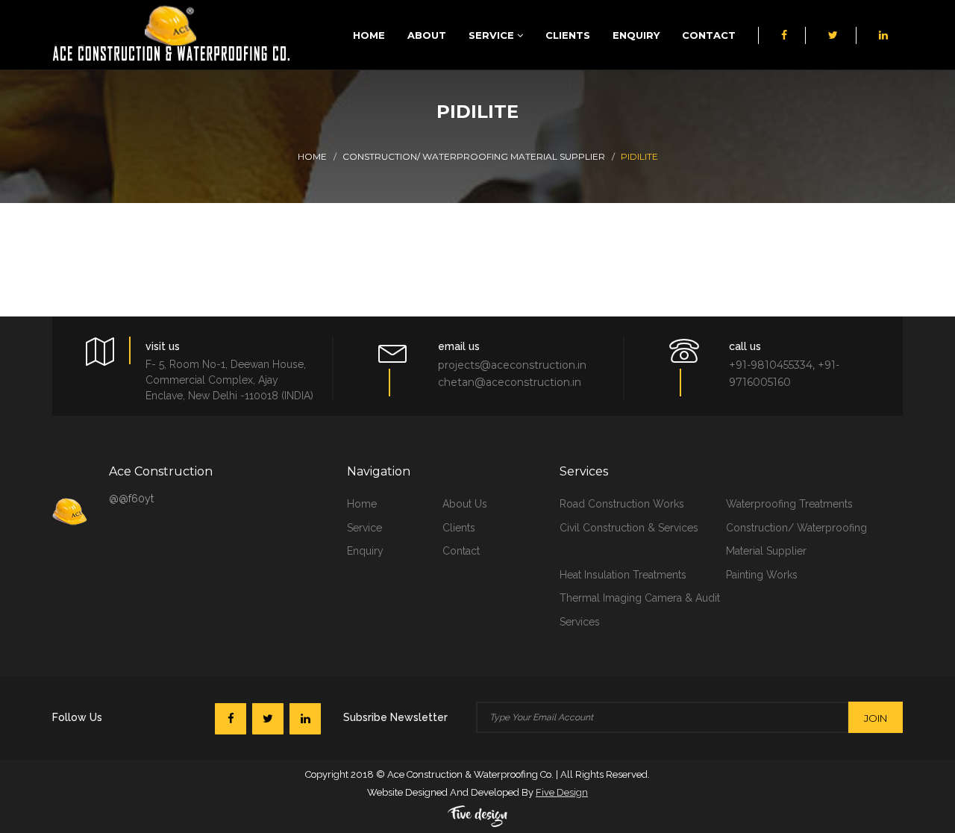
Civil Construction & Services (629, 528)
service (364, 528)
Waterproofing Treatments (789, 504)
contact (461, 551)
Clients (567, 35)
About (426, 35)
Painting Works (762, 575)
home (362, 504)
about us (464, 504)
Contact (709, 35)
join (875, 718)
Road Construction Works (622, 504)
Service (493, 35)
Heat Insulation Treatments (623, 575)
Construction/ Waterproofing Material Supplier (473, 156)
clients (458, 528)
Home (369, 35)
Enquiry (636, 35)
